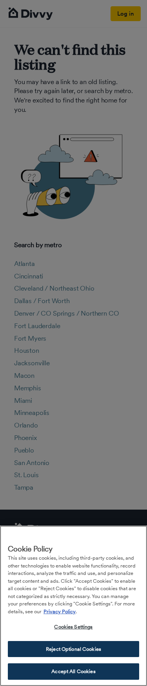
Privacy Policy (60, 611)
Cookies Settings (73, 627)
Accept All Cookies (73, 671)
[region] (73, 606)
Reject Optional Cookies (73, 649)
